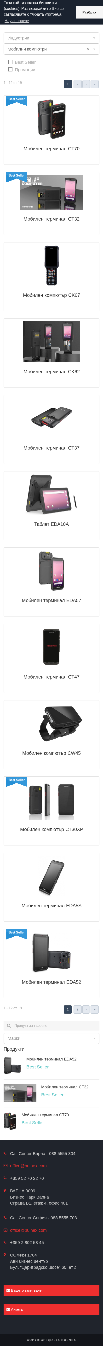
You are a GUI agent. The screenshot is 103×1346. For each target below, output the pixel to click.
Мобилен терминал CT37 (51, 448)
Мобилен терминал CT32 (51, 219)
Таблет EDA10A (51, 524)
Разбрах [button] (89, 12)
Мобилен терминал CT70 (51, 148)
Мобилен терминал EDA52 (51, 982)
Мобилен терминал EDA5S (51, 905)
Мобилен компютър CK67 (51, 295)
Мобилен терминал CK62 (51, 371)
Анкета (16, 1309)
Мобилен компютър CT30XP (51, 829)
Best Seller (25, 62)
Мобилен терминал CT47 (51, 676)
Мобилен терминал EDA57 (51, 600)
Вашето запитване (25, 1290)
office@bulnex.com (28, 1165)
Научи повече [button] (17, 21)
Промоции (25, 69)
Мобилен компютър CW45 (51, 753)
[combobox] (51, 38)
